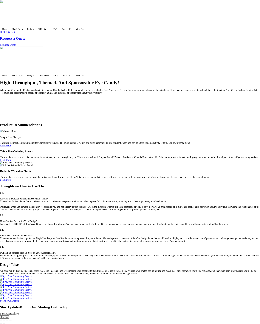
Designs (30, 29)
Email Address (7, 313)
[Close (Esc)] (10, 320)
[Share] (7, 320)
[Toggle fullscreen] (4, 320)
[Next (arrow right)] (4, 323)
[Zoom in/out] (1, 320)
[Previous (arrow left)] (1, 323)
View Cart (80, 29)
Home (4, 29)
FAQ (55, 29)
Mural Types (17, 29)
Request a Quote (12, 38)
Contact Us (66, 29)
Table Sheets (43, 29)
